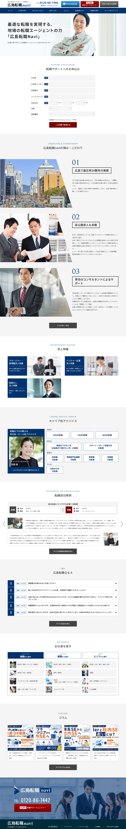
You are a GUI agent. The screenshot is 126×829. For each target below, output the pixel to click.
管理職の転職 (91, 458)
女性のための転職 (54, 469)
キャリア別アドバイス (111, 10)
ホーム (10, 10)
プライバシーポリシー (65, 120)
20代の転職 (58, 435)
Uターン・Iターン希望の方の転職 (101, 446)
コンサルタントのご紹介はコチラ (26, 470)
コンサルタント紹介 (83, 826)
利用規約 (51, 120)
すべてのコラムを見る (63, 767)
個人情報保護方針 (53, 826)
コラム (66, 11)
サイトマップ (67, 826)
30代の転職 (82, 435)
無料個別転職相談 (71, 4)
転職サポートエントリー (89, 4)
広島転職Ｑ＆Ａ (79, 10)
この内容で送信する (63, 125)
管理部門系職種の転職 (73, 458)
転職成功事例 (94, 10)
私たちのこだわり (38, 10)
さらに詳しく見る (63, 325)
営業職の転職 (110, 458)
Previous (4, 524)
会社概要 (97, 826)
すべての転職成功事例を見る (63, 551)
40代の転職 (107, 435)
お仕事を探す (22, 10)
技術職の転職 (54, 458)
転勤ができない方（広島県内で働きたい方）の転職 (64, 446)
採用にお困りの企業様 (109, 4)
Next (121, 524)
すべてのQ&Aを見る (63, 624)
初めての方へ (53, 10)
